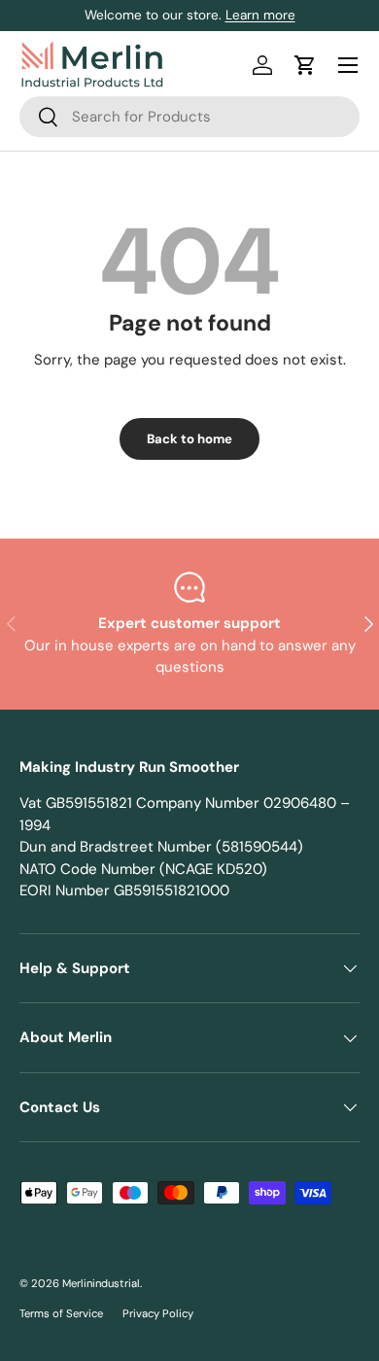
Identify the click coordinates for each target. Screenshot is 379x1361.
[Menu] (348, 65)
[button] (305, 65)
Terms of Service (61, 1313)
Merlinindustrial (101, 1283)
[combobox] (189, 116)
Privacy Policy (157, 1313)
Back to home (189, 439)
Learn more (260, 15)
